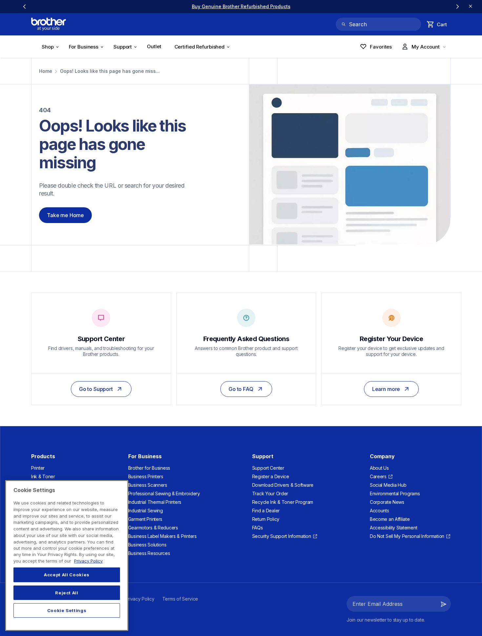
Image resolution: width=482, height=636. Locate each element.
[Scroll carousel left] (24, 6)
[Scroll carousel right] (457, 6)
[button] (443, 603)
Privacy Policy (88, 561)
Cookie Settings (67, 610)
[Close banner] (470, 6)
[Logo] (48, 24)
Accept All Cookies (67, 575)
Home (45, 71)
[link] (241, 6)
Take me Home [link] (65, 215)
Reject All (66, 592)
